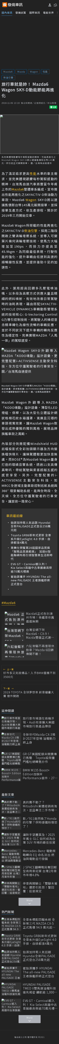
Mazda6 (8, 71)
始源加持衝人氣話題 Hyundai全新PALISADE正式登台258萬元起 (31, 526)
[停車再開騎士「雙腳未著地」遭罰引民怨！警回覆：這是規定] (11, 887)
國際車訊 (34, 12)
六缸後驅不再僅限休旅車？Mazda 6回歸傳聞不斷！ (40, 650)
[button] (55, 4)
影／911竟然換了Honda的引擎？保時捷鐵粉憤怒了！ (40, 822)
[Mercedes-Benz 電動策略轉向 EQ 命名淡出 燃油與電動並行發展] (11, 855)
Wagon (34, 71)
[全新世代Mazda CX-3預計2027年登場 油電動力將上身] (11, 739)
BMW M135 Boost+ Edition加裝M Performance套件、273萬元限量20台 (39, 774)
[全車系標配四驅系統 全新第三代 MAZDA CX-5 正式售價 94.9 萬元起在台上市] (11, 924)
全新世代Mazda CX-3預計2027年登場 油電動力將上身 (39, 738)
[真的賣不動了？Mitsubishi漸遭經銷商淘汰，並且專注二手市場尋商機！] (11, 806)
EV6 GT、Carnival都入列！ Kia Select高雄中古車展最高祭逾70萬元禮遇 (31, 567)
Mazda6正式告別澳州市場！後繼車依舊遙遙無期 (40, 617)
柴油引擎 (8, 77)
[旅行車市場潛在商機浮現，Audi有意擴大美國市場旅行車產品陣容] (11, 722)
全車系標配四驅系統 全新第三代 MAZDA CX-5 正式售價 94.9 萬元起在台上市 (39, 923)
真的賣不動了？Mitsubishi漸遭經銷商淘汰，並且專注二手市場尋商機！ (40, 806)
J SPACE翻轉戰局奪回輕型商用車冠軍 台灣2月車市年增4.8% (40, 871)
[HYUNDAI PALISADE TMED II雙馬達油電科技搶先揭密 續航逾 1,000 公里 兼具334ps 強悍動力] (11, 989)
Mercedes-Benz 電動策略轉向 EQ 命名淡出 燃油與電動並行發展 (39, 855)
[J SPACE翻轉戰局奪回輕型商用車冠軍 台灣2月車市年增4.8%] (11, 871)
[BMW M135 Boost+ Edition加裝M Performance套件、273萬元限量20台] (11, 774)
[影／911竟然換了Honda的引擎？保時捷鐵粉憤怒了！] (11, 823)
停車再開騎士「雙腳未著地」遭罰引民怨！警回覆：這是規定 (40, 887)
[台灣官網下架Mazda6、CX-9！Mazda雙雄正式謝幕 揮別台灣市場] (14, 634)
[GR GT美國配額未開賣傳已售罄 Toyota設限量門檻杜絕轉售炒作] (11, 758)
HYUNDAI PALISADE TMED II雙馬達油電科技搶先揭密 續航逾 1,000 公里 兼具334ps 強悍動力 (39, 988)
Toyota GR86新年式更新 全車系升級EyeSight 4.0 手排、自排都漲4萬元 (31, 538)
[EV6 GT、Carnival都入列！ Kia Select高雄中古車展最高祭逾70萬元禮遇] (11, 1005)
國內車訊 (7, 12)
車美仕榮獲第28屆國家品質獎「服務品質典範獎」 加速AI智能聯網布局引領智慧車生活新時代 (32, 553)
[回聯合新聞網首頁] (4, 4)
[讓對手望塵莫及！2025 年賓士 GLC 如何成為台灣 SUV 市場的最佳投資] (11, 839)
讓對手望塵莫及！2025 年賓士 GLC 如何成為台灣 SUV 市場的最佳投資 (39, 838)
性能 (45, 71)
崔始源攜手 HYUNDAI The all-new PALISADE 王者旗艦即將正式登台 (31, 580)
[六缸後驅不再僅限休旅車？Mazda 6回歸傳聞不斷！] (14, 650)
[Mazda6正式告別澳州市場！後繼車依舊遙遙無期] (14, 618)
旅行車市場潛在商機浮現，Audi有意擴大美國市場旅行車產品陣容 (39, 722)
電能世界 (48, 12)
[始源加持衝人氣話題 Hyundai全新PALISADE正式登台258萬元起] (11, 956)
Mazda (21, 71)
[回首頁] (15, 4)
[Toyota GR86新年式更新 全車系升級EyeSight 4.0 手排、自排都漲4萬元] (11, 940)
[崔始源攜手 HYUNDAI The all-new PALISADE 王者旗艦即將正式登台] (11, 972)
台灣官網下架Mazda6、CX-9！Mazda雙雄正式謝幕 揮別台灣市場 (40, 633)
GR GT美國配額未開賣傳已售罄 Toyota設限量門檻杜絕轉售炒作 (40, 758)
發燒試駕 (20, 12)
